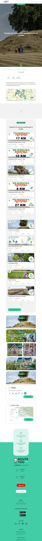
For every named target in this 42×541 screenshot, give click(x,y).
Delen (8, 78)
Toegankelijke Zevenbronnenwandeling (17, 296)
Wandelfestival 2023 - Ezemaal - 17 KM (16, 142)
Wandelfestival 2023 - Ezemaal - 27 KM (16, 209)
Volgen (13, 78)
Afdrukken (18, 78)
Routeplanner (28, 419)
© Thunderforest (25, 100)
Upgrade (21, 485)
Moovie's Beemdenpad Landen (15, 246)
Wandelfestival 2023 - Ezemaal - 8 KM (16, 192)
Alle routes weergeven (14, 309)
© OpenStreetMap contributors (31, 100)
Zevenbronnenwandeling (13, 230)
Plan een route (22, 470)
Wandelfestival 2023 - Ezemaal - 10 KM (16, 159)
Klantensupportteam (21, 539)
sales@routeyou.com (21, 534)
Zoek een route (22, 477)
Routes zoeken (28, 396)
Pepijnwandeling (12, 279)
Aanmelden (21, 491)
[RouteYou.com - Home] (6, 2)
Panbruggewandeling (13, 263)
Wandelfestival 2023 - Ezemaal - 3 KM (16, 175)
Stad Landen (21, 72)
